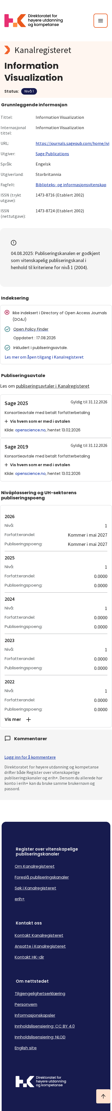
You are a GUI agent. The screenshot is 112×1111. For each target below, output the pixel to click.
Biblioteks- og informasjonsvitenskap (71, 184)
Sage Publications (52, 153)
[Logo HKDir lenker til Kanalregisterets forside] (37, 20)
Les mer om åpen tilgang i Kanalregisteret (44, 357)
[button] (56, 719)
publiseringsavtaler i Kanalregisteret (52, 386)
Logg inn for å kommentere (30, 757)
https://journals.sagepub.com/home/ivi (72, 143)
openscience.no (30, 430)
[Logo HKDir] (56, 1082)
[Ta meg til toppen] (103, 1096)
